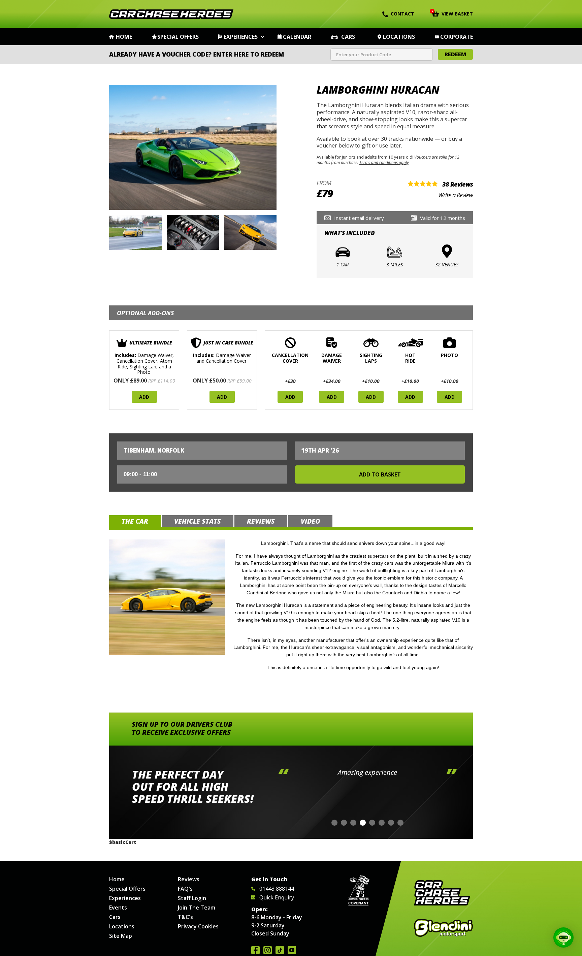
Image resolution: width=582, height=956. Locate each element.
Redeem (455, 54)
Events (118, 907)
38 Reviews (457, 184)
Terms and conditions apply (384, 162)
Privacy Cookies (198, 926)
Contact (402, 13)
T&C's (185, 917)
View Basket (452, 13)
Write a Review (455, 195)
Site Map (120, 935)
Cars (348, 36)
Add (144, 397)
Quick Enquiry (276, 897)
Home (124, 36)
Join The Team (196, 907)
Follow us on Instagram (267, 950)
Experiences (241, 36)
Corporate (456, 36)
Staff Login (192, 898)
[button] (334, 823)
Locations (399, 36)
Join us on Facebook (255, 950)
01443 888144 (276, 888)
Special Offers (178, 36)
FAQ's (185, 888)
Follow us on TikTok (280, 950)
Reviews (188, 879)
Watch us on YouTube (292, 950)
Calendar (297, 36)
